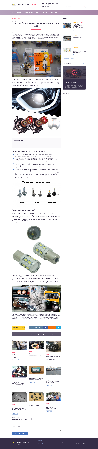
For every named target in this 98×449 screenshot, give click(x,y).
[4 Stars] (42, 334)
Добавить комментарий (20, 433)
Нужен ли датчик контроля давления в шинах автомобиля (35, 407)
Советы (13, 352)
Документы (40, 440)
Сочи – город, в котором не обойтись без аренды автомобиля (50, 5)
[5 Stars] (43, 334)
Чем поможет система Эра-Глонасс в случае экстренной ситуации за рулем (19, 408)
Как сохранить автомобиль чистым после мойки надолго (52, 407)
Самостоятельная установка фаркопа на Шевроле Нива (78, 39)
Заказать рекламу (41, 442)
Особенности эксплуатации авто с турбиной (17, 356)
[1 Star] (38, 334)
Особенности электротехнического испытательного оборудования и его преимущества (78, 26)
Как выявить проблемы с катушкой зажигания (36, 379)
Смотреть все (83, 63)
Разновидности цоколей (21, 145)
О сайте (64, 3)
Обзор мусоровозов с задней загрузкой (72, 81)
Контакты (68, 3)
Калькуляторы (40, 443)
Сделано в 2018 (78, 443)
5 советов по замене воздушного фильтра (35, 354)
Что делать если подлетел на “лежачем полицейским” (52, 381)
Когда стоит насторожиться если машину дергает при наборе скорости (18, 384)
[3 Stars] (41, 334)
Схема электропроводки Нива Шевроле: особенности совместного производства (79, 50)
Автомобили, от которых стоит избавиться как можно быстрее (53, 358)
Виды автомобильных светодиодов (23, 143)
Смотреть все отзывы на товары (69, 58)
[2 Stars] (39, 334)
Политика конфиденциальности (62, 444)
